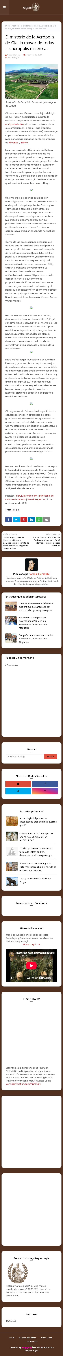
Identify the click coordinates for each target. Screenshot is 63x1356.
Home (11, 1338)
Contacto (32, 1341)
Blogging (27, 1347)
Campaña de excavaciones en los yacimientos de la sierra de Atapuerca (36, 639)
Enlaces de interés (27, 1338)
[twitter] (18, 791)
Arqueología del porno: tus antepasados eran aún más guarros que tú (38, 822)
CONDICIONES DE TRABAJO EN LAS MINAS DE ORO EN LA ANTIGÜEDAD (36, 837)
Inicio (7, 26)
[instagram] (45, 791)
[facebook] (45, 784)
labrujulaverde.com (26, 495)
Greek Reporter (36, 499)
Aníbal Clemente (14, 55)
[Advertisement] (31, 1131)
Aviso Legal (46, 1338)
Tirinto (24, 142)
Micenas (13, 142)
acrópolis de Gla (14, 124)
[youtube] (18, 784)
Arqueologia (18, 26)
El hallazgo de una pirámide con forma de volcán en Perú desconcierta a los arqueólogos (35, 852)
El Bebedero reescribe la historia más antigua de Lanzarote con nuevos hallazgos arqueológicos (36, 607)
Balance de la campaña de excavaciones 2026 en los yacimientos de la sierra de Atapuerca (33, 622)
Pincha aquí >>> (31, 944)
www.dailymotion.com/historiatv (23, 1084)
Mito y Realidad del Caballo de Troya (35, 880)
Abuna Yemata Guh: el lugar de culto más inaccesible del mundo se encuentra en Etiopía (37, 867)
